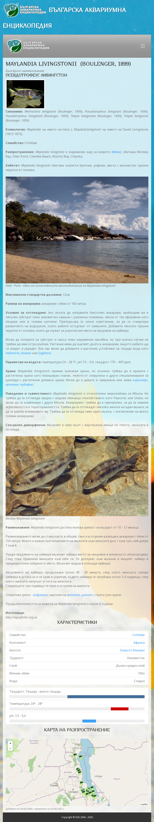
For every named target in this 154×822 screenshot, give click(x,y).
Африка (139, 643)
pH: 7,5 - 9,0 (17, 716)
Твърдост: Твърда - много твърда (34, 691)
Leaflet (143, 804)
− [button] (10, 748)
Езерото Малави (132, 650)
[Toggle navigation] (142, 46)
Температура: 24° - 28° (26, 704)
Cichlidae (138, 635)
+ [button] (10, 743)
